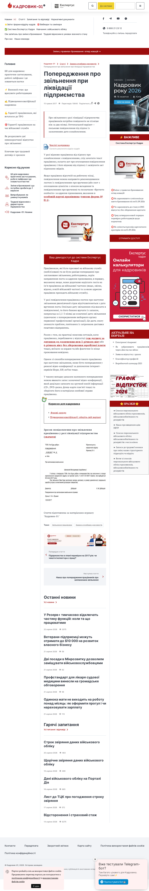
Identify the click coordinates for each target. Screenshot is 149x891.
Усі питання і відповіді (54, 729)
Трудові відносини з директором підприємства (20, 204)
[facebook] (103, 18)
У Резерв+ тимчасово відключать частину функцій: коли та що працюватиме (71, 619)
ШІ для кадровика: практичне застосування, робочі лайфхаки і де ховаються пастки (18, 76)
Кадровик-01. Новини (21, 212)
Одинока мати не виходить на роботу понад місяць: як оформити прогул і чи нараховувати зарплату (75, 703)
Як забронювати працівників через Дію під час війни (132, 348)
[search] (92, 5)
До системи (106, 6)
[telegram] (110, 18)
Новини (10, 19)
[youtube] (118, 18)
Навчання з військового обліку (51, 29)
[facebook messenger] (126, 18)
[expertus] (63, 5)
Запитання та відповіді (38, 19)
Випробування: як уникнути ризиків (19, 195)
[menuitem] (12, 19)
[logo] (26, 6)
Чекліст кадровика (59, 145)
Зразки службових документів (83, 64)
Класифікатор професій (127, 358)
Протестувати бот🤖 (115, 882)
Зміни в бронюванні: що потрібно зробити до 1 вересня (22, 188)
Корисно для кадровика (64, 404)
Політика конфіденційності (20, 853)
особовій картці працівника (62, 196)
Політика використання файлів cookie (122, 845)
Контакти (10, 845)
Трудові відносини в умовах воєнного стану (65, 34)
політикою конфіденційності (26, 878)
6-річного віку (53, 345)
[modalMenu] (140, 5)
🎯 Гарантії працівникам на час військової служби (20, 126)
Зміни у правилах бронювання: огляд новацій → (77, 51)
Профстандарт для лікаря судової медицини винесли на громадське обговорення (71, 681)
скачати (50, 436)
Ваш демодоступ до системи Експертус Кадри (75, 259)
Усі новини (49, 602)
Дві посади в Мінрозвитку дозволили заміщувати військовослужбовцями (74, 661)
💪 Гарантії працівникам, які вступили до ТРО (21, 114)
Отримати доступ (129, 238)
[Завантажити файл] (46, 147)
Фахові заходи (58, 412)
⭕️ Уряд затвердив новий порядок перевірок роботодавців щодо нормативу (127, 218)
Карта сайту (85, 845)
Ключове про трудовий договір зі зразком (17, 153)
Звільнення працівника (62, 525)
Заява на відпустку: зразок (128, 354)
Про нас (9, 39)
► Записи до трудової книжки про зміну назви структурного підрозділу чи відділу (128, 450)
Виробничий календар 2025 (129, 363)
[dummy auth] (125, 5)
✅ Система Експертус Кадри (20, 29)
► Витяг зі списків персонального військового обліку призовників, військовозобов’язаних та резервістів (126, 464)
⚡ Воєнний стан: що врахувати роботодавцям (18, 91)
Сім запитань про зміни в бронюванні (23, 34)
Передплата (31, 845)
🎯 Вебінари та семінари (49, 24)
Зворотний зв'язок (58, 845)
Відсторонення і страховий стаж (70, 815)
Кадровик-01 (50, 64)
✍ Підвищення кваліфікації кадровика (20, 103)
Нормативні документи (62, 19)
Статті (22, 19)
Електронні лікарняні (126, 342)
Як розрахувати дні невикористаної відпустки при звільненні (19, 140)
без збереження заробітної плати (84, 345)
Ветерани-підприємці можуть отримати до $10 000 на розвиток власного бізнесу (71, 641)
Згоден (35, 886)
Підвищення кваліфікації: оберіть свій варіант (75, 417)
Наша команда (21, 39)
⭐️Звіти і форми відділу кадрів (20, 24)
